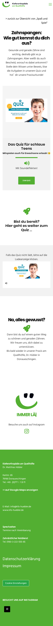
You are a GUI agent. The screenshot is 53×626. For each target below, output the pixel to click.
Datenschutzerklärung (21, 559)
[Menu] (48, 4)
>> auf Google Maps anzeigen (20, 490)
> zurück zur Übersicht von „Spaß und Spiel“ (26, 21)
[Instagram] (26, 430)
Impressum (12, 566)
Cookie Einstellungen (16, 583)
